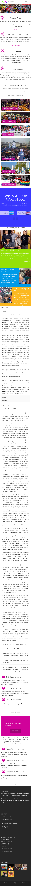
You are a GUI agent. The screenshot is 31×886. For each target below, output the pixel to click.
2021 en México (5, 839)
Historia (4, 400)
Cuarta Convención (9, 171)
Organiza (3, 846)
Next (26, 11)
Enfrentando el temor (10, 250)
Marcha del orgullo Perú (21, 289)
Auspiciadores (5, 843)
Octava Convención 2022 (10, 109)
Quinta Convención (9, 159)
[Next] (14, 218)
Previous (4, 11)
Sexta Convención (8, 134)
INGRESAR (15, 30)
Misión (4, 397)
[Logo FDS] (7, 2)
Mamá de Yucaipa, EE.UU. (9, 409)
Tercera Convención (9, 184)
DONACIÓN (15, 731)
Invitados (3, 850)
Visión (4, 311)
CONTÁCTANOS (15, 45)
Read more (27, 261)
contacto (14, 823)
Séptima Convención (9, 121)
